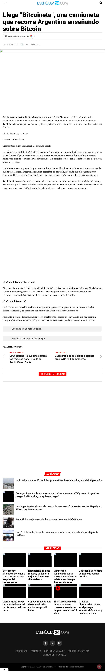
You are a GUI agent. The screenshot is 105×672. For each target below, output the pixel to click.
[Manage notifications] (99, 666)
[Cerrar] (4, 669)
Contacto (36, 651)
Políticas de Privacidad (54, 655)
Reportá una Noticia (78, 651)
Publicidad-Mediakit (54, 651)
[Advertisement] (52, 410)
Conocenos (21, 651)
